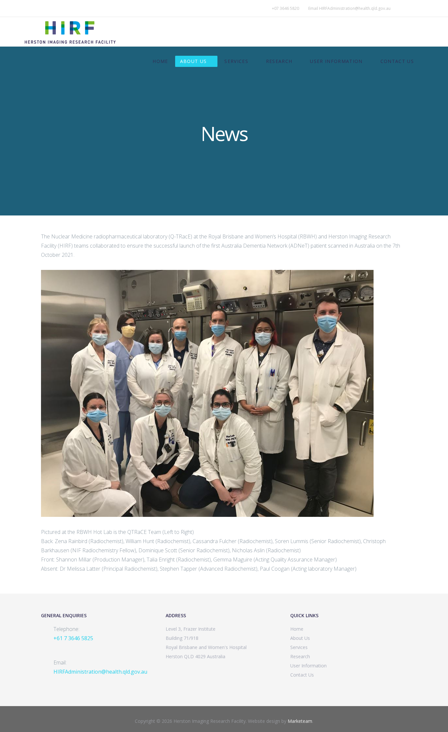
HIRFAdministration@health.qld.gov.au (355, 8)
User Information (336, 61)
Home (160, 61)
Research (279, 61)
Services (236, 61)
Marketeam (300, 721)
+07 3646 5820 (285, 8)
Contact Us (397, 61)
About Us (193, 61)
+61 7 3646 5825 (73, 638)
